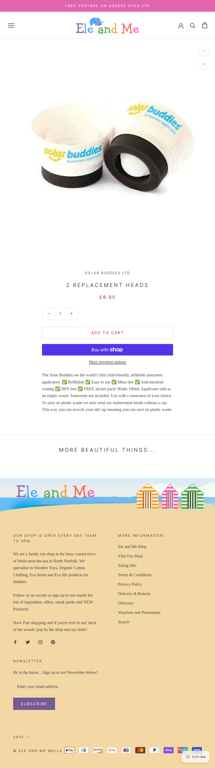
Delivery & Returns (134, 593)
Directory (126, 603)
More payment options (107, 362)
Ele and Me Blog (132, 546)
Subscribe (34, 704)
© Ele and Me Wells (37, 751)
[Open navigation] (11, 25)
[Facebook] (15, 641)
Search (123, 622)
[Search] (193, 25)
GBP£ (18, 737)
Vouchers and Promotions (139, 612)
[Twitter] (28, 641)
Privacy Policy (130, 584)
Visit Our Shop (130, 556)
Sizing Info (127, 565)
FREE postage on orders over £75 (107, 6)
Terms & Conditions (135, 575)
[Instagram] (40, 641)
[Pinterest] (53, 641)
